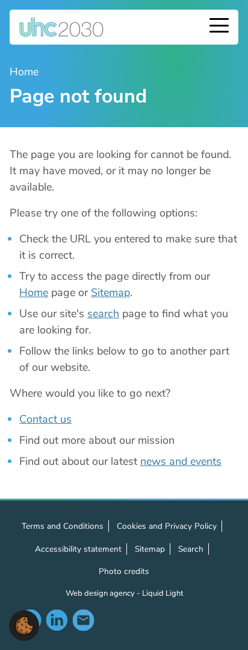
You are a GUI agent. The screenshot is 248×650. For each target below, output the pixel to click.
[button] (24, 624)
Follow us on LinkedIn (56, 620)
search (103, 313)
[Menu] (219, 27)
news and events (181, 461)
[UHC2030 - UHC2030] (61, 27)
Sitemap (110, 292)
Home (33, 292)
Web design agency (101, 593)
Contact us (45, 419)
